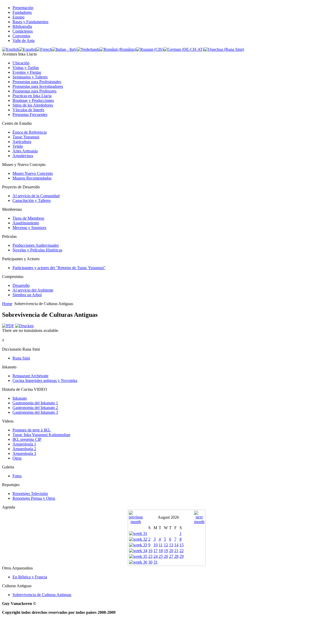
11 (161, 545)
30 (150, 562)
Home (7, 303)
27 (171, 556)
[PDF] (8, 326)
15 (182, 545)
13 (171, 545)
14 (176, 545)
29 (182, 556)
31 (155, 562)
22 (182, 550)
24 (155, 556)
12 (166, 545)
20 (171, 550)
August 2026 (168, 517)
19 (166, 550)
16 (150, 550)
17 (155, 550)
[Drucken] (24, 326)
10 (155, 545)
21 (176, 550)
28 (176, 556)
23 (150, 556)
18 (161, 550)
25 (161, 556)
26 (166, 556)
